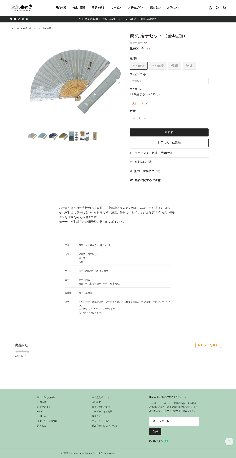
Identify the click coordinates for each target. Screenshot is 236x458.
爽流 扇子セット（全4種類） (38, 28)
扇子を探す (98, 7)
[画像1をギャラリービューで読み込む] (75, 80)
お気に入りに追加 (169, 142)
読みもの (155, 7)
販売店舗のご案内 (101, 407)
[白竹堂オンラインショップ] (22, 8)
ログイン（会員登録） (48, 421)
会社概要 (96, 402)
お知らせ (41, 402)
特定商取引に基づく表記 (104, 425)
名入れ (133, 89)
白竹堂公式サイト (101, 397)
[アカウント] (209, 8)
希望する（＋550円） (147, 94)
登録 (155, 431)
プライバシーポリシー (103, 421)
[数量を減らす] (133, 118)
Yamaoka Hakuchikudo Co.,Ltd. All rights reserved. (94, 453)
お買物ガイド (136, 7)
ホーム (15, 28)
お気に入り (173, 7)
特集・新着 (79, 7)
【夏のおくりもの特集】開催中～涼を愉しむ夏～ (118, 20)
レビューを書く (208, 345)
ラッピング (136, 74)
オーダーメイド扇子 (102, 411)
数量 (133, 111)
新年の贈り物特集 (46, 397)
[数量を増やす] (146, 118)
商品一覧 (61, 7)
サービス (116, 7)
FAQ (39, 411)
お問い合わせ (44, 416)
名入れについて (139, 103)
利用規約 (96, 416)
